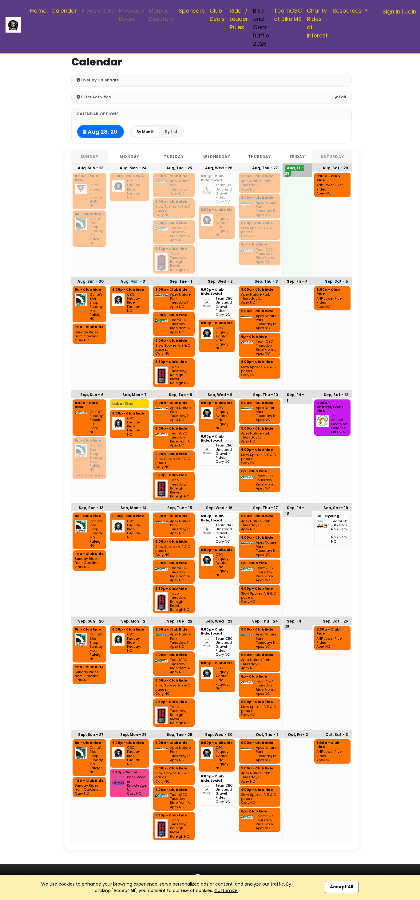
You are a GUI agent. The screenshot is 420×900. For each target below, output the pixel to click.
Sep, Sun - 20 (91, 621)
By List (171, 131)
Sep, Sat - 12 (336, 394)
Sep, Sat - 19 (335, 507)
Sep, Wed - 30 (218, 734)
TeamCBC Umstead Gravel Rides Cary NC (224, 193)
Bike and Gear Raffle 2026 (261, 27)
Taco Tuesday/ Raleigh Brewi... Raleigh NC (179, 262)
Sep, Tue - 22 (179, 621)
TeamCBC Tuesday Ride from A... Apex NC (181, 234)
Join (410, 11)
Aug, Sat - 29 (335, 168)
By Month (146, 131)
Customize (226, 890)
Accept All (341, 887)
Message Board (131, 15)
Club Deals (217, 15)
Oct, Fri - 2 (298, 734)
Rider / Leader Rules (239, 19)
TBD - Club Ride (89, 327)
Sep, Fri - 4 (297, 281)
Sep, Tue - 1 (181, 281)
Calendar (64, 10)
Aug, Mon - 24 (133, 168)
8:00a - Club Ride (86, 178)
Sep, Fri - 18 (294, 510)
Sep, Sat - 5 (336, 281)
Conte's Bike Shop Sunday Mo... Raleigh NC (96, 231)
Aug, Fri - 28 (294, 170)
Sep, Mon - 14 (134, 507)
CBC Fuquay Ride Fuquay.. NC (134, 189)
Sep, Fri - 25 (294, 624)
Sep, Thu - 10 (265, 394)
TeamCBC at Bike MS (288, 15)
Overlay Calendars (99, 80)
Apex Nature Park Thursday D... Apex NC (255, 185)
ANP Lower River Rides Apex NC (329, 189)
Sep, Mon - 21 (134, 621)
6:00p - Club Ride (128, 176)
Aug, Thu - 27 (265, 168)
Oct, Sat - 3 (336, 734)
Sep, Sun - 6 (92, 394)
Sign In (391, 11)
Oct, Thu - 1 (267, 734)
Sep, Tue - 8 (180, 394)
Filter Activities (95, 97)
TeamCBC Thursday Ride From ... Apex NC (266, 256)
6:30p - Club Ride (171, 249)
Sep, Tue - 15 (179, 507)
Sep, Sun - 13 (91, 507)
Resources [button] (348, 10)
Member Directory (161, 15)
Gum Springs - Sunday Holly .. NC (96, 195)
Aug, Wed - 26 (218, 168)
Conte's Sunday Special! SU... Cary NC (96, 422)
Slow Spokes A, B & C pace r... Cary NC (172, 211)
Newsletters (98, 10)
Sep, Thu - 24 (265, 621)
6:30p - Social (124, 772)
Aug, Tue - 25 (179, 168)
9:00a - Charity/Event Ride (329, 407)
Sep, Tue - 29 (179, 734)
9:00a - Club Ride (171, 176)
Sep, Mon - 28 (133, 734)
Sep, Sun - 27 (91, 734)
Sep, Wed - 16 (219, 507)
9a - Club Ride (88, 214)
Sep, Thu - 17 (265, 507)
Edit (342, 97)
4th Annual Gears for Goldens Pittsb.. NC (339, 424)
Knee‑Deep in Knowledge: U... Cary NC (137, 785)
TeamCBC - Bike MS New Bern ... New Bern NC (339, 531)
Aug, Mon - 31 (134, 281)
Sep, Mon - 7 (134, 394)
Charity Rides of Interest (317, 23)
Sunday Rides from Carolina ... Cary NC (88, 336)
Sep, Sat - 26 (335, 621)
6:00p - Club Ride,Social (212, 178)
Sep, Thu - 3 (266, 281)
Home (38, 10)
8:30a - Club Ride (86, 405)
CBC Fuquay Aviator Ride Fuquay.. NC (223, 225)
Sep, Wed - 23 (218, 621)
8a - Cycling (327, 516)
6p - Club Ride (254, 244)
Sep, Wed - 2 (220, 281)
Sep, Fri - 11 (294, 397)
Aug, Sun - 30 (90, 281)
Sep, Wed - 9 (220, 394)
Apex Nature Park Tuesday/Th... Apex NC (181, 187)
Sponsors (192, 10)
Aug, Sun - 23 (91, 168)
